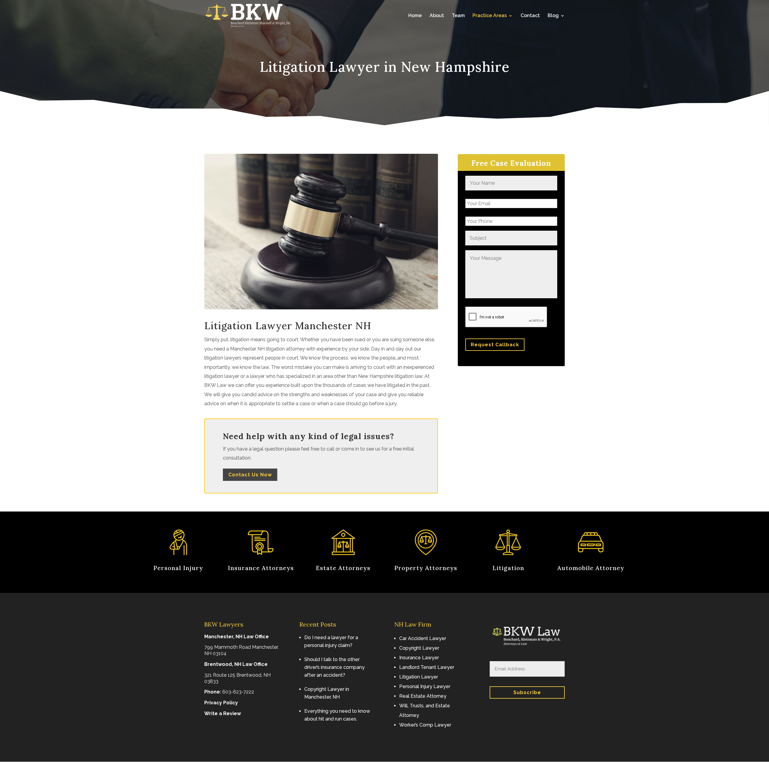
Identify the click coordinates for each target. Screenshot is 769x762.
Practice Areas (490, 16)
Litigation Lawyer (418, 677)
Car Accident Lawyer (422, 638)
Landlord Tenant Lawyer (426, 667)
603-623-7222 (238, 692)
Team (458, 16)
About (437, 16)
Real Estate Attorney (422, 696)
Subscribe (527, 692)
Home (415, 16)
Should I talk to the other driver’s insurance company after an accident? (334, 667)
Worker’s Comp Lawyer (425, 725)
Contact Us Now (250, 475)
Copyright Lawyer (419, 648)
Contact (530, 16)
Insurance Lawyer (419, 657)
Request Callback (495, 345)
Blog (553, 16)
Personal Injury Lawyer (424, 686)
